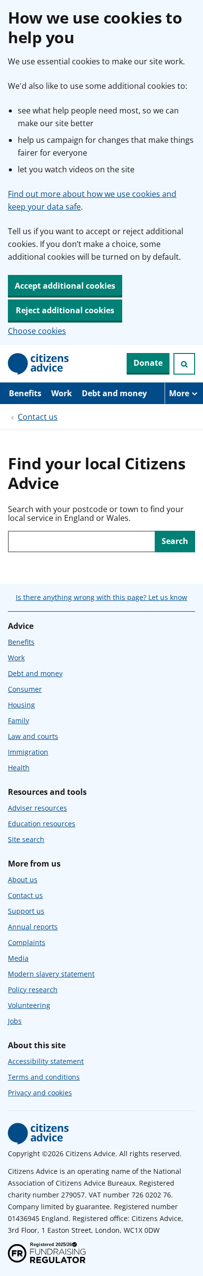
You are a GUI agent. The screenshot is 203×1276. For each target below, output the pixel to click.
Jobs (15, 1021)
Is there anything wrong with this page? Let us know (101, 597)
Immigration (28, 752)
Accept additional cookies (65, 285)
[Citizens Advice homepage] (38, 1133)
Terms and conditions (44, 1077)
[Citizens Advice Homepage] (38, 364)
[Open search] (184, 364)
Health (19, 767)
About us (22, 879)
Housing (21, 704)
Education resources (41, 823)
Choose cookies (37, 331)
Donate (148, 362)
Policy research (33, 989)
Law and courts (33, 736)
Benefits (25, 393)
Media (18, 958)
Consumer (25, 689)
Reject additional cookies (65, 310)
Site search (26, 839)
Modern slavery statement (51, 973)
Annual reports (33, 926)
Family (18, 720)
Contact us (38, 416)
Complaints (26, 942)
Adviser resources (37, 808)
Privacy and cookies (40, 1092)
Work (61, 393)
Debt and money (114, 393)
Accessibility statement (46, 1061)
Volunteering (29, 1005)
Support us (26, 911)
